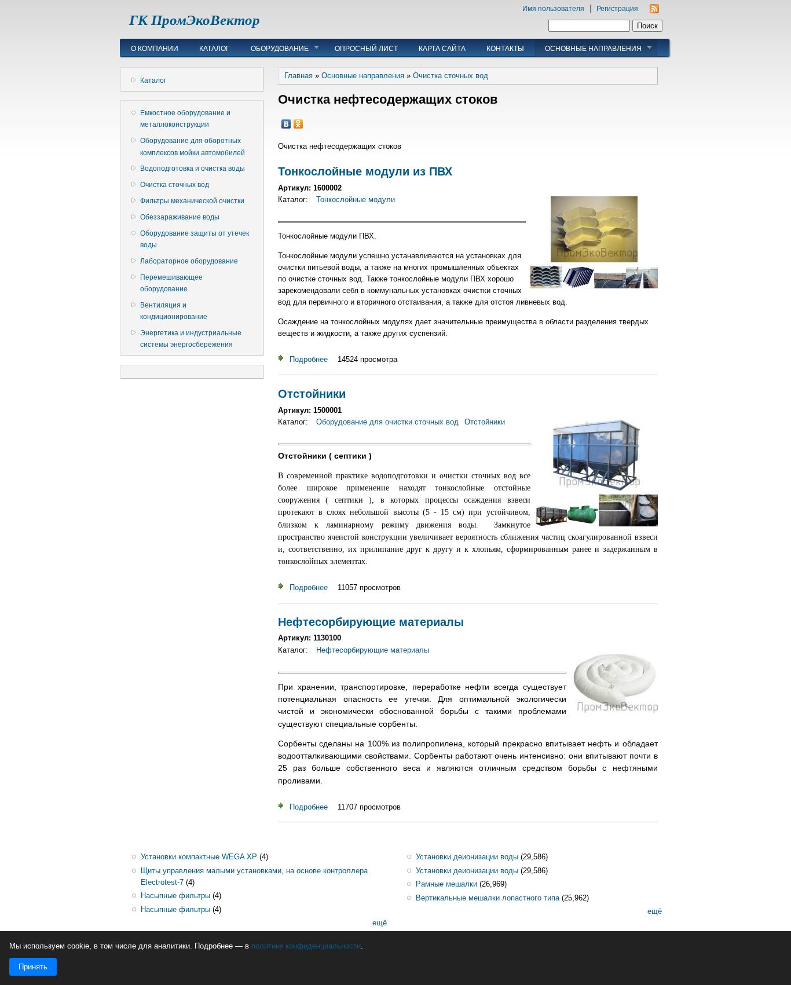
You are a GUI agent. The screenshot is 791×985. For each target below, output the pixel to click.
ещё (379, 922)
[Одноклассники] (298, 123)
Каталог (214, 49)
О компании (154, 49)
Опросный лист (366, 49)
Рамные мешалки (446, 884)
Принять (33, 966)
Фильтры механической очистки (192, 201)
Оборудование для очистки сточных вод (387, 422)
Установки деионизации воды (467, 856)
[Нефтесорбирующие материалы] (614, 713)
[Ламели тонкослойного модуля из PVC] (594, 259)
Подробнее (309, 359)
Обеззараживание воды (179, 217)
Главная (298, 75)
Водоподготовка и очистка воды (192, 168)
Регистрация (617, 9)
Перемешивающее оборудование (171, 283)
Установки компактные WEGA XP (199, 856)
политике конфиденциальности (306, 946)
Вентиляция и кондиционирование (173, 311)
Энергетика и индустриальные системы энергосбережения (190, 339)
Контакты (505, 49)
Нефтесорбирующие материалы (371, 622)
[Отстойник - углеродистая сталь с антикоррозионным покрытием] (596, 488)
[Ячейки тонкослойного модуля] (546, 285)
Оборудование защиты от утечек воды (194, 239)
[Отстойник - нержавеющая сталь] (551, 523)
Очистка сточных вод (174, 185)
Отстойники (312, 393)
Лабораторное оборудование (189, 261)
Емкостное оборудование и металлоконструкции (185, 119)
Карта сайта (442, 49)
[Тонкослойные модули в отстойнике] (642, 285)
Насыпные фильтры (175, 895)
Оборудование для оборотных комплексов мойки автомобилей (192, 146)
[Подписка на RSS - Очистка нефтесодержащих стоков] (654, 10)
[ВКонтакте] (286, 123)
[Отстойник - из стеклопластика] (583, 523)
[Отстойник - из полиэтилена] (644, 523)
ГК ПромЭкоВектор (194, 20)
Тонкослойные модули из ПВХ (365, 171)
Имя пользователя (553, 9)
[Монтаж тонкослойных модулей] (610, 285)
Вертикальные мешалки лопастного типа (487, 898)
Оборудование (274, 48)
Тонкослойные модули (355, 199)
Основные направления (588, 48)
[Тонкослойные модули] (578, 285)
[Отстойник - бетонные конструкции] (615, 523)
